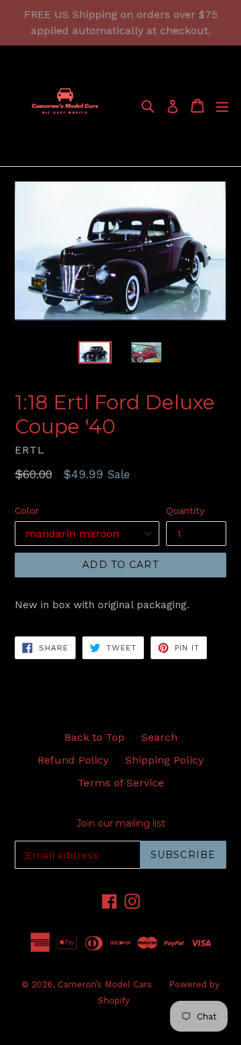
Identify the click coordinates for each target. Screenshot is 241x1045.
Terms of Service (121, 782)
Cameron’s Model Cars (105, 984)
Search (159, 737)
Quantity (185, 510)
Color (27, 510)
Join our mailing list (120, 823)
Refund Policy (72, 760)
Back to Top (94, 737)
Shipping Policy (164, 760)
